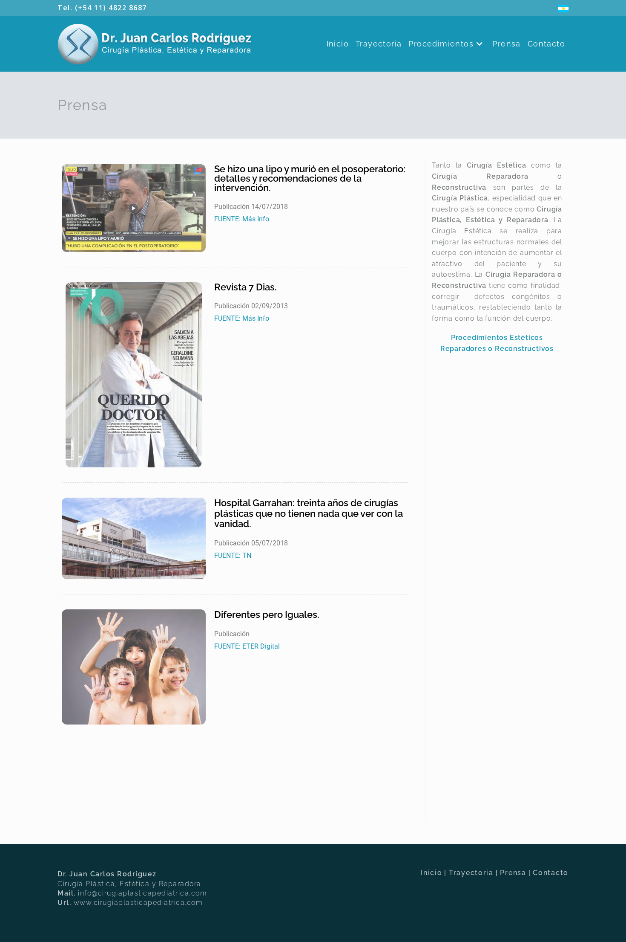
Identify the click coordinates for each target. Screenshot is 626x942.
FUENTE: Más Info (241, 219)
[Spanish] (563, 7)
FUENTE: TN (232, 555)
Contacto (551, 873)
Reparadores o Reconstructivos (497, 349)
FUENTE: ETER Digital (247, 646)
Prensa (513, 873)
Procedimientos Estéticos (497, 337)
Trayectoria (471, 873)
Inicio (431, 873)
